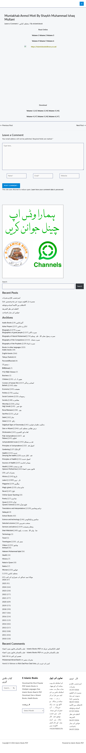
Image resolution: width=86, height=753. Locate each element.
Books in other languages (11, 347)
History (5, 559)
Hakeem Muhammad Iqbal (11, 551)
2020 (4, 602)
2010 (4, 639)
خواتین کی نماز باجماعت (10, 313)
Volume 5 (43, 41)
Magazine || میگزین (10, 484)
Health (4, 555)
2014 (4, 624)
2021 (4, 598)
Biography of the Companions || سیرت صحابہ (21, 340)
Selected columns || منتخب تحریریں (16, 523)
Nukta (4, 566)
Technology (6, 534)
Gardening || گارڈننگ (11, 449)
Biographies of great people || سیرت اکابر (19, 332)
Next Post (81, 125)
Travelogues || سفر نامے (12, 542)
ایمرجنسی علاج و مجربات (11, 298)
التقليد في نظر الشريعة (10, 309)
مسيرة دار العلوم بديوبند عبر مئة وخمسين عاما (18, 302)
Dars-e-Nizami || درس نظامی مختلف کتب (19, 428)
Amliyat (5, 548)
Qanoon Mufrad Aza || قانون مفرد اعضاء (18, 469)
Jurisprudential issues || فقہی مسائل (17, 442)
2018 (4, 609)
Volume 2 (43, 35)
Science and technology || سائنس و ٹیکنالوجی (20, 519)
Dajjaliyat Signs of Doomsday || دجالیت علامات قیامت (23, 425)
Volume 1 (35, 35)
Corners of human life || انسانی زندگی (18, 383)
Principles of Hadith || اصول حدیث (16, 459)
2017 (4, 613)
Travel (4, 538)
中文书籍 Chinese (8, 372)
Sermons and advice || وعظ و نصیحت (17, 527)
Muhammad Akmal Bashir (11, 660)
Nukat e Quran (7, 562)
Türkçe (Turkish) (8, 357)
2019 (4, 605)
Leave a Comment (11, 24)
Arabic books (7, 350)
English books (7, 353)
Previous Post (6, 125)
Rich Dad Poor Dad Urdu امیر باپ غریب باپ (34, 663)
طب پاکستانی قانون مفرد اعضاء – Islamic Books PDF (21, 649)
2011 (4, 635)
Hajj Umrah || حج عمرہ (12, 406)
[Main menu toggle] (82, 4)
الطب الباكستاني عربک (52, 649)
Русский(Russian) (8, 361)
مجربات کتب (10, 473)
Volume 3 (50, 35)
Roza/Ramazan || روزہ (12, 410)
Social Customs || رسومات (13, 396)
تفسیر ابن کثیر (16, 656)
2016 (4, 616)
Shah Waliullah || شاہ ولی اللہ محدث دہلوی (19, 530)
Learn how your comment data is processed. (47, 189)
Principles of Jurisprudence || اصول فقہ (18, 446)
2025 (4, 583)
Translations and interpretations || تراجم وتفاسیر (21, 508)
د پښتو (7, 364)
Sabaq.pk (5, 512)
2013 (4, 628)
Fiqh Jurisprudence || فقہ (13, 436)
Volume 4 (35, 41)
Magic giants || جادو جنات (13, 487)
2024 (4, 587)
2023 (4, 591)
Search (4, 282)
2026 (4, 580)
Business (5, 375)
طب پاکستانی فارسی (51, 652)
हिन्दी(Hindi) (6, 368)
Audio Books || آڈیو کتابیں (12, 323)
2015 (4, 620)
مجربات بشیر (28, 660)
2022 (4, 594)
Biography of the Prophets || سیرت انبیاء (18, 344)
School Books (7, 516)
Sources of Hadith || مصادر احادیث (16, 463)
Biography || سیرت (11, 330)
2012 (4, 631)
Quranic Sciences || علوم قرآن (14, 505)
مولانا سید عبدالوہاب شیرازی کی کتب (19, 577)
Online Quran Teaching (10, 495)
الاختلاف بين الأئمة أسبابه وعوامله (14, 305)
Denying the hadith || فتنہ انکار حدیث (17, 455)
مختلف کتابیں (24, 24)
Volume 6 (50, 41)
